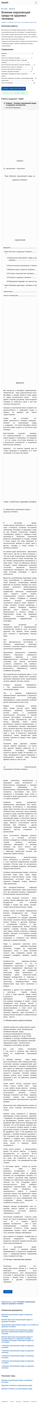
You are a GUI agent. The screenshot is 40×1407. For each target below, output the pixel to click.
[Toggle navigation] (36, 3)
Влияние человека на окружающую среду (16, 1389)
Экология (12, 9)
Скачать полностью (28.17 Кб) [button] (14, 89)
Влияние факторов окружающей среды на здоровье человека (17, 1320)
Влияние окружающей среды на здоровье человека (16, 1315)
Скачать (17, 108)
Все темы (4, 9)
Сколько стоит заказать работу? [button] (15, 93)
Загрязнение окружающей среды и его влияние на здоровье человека (20, 1325)
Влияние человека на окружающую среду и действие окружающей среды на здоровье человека (17, 1331)
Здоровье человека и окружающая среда (16, 1385)
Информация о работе (18, 1303)
